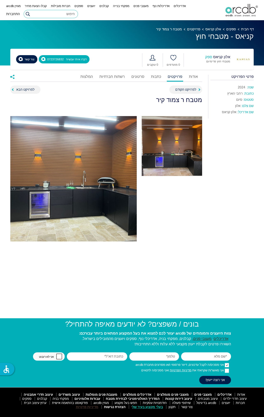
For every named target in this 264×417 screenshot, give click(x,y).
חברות (240, 403)
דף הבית (247, 29)
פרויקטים (193, 29)
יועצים (91, 6)
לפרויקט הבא (25, 89)
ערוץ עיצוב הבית (35, 403)
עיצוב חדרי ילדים (235, 398)
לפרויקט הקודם (185, 89)
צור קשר (187, 407)
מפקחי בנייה (121, 6)
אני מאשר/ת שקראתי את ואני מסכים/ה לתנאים (182, 370)
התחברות (13, 14)
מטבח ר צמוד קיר (169, 29)
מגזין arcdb (13, 6)
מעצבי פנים (140, 6)
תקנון (172, 407)
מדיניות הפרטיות (180, 370)
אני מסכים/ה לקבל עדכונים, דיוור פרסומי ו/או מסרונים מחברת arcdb (180, 364)
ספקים (78, 6)
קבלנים (104, 6)
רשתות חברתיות (112, 77)
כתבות (156, 77)
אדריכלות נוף (161, 6)
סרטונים (137, 77)
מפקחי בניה (61, 398)
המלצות (86, 77)
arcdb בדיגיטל (206, 403)
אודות (193, 77)
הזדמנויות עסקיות (155, 403)
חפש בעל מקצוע (125, 403)
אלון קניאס (213, 29)
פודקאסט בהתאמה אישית (70, 403)
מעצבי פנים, (201, 339)
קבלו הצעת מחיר (36, 6)
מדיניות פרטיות (87, 407)
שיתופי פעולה (181, 403)
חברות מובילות (60, 6)
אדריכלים (180, 6)
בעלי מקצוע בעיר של (147, 407)
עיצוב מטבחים (208, 398)
